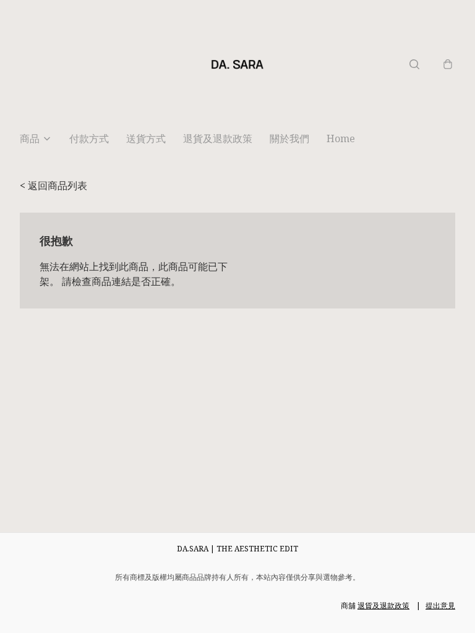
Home (341, 138)
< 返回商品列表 (53, 185)
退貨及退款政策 (217, 138)
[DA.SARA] (237, 64)
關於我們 (289, 138)
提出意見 (440, 605)
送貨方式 (146, 138)
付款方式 (89, 138)
